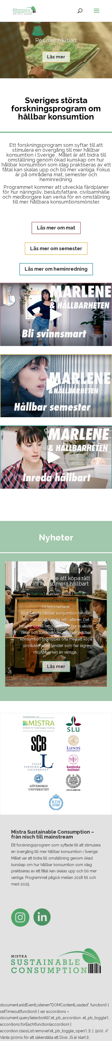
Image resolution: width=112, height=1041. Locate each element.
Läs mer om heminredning (56, 269)
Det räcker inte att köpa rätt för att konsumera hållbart (56, 581)
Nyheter (63, 600)
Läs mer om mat (56, 228)
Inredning (48, 600)
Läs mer (56, 56)
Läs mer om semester (56, 248)
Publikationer (82, 600)
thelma (37, 594)
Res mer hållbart (56, 40)
